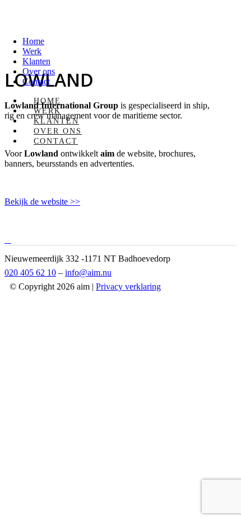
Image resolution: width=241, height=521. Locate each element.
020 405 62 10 (30, 272)
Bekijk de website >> (42, 201)
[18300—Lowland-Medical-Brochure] (10, 239)
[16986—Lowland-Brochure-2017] (5, 239)
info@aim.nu (88, 272)
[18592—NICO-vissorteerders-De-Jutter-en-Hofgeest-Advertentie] (8, 239)
